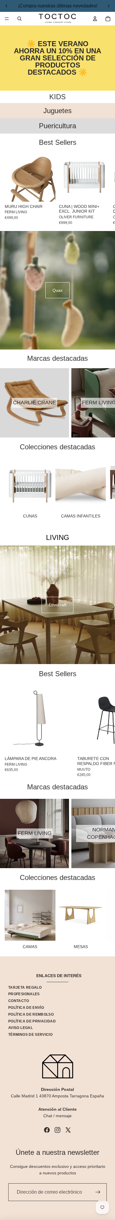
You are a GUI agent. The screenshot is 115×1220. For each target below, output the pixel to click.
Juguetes (57, 111)
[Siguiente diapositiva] (103, 187)
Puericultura (57, 126)
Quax (57, 290)
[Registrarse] (98, 1192)
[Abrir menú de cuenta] (94, 18)
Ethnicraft (57, 604)
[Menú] (7, 18)
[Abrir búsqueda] (19, 18)
